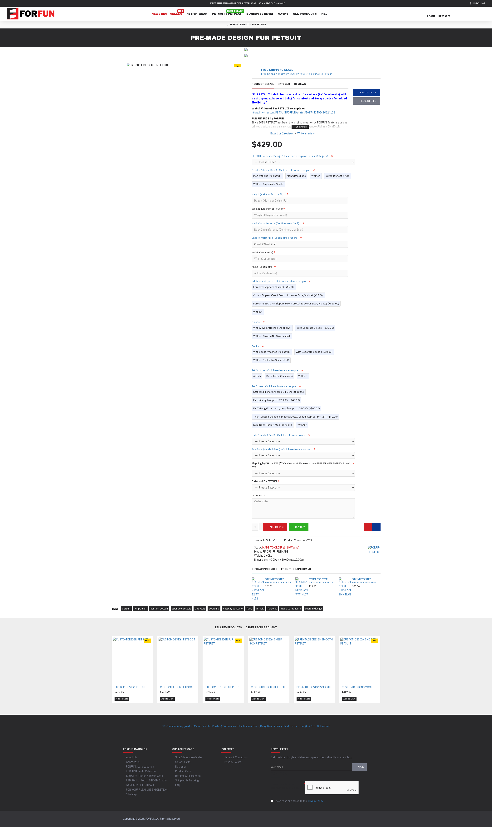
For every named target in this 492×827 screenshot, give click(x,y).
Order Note (258, 495)
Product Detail (263, 84)
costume (214, 608)
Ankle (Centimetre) (262, 266)
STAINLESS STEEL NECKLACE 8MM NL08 (364, 581)
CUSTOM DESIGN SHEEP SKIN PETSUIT (269, 687)
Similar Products (264, 569)
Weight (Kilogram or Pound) (267, 208)
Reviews (300, 84)
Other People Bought (261, 627)
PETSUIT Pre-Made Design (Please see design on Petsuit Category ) (290, 156)
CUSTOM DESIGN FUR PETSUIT (224, 687)
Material (284, 84)
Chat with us (368, 92)
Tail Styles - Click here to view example (274, 386)
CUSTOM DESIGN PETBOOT (177, 687)
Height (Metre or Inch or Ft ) (268, 194)
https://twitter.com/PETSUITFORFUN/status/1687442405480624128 (293, 112)
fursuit (260, 608)
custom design (313, 608)
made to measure (291, 608)
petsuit (126, 608)
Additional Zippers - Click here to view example (279, 281)
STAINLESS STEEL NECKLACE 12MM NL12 (278, 581)
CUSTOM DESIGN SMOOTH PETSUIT (360, 687)
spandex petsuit (181, 608)
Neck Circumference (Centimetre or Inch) (276, 223)
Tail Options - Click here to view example (275, 370)
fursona (272, 608)
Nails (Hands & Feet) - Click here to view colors (279, 435)
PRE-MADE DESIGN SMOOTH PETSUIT (315, 687)
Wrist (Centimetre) (262, 252)
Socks (255, 346)
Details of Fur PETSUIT (264, 481)
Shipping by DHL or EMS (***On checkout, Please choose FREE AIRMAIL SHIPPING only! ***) (301, 465)
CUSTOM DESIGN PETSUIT (131, 687)
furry (249, 608)
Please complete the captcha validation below (285, 785)
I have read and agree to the (298, 801)
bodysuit (200, 608)
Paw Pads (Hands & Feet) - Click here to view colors (281, 449)
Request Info (368, 100)
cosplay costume (233, 608)
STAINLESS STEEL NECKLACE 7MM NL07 (321, 581)
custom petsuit (159, 608)
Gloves (256, 322)
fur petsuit (140, 608)
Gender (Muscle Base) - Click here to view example (281, 170)
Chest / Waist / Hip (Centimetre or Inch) (275, 237)
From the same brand (296, 569)
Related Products (228, 627)
